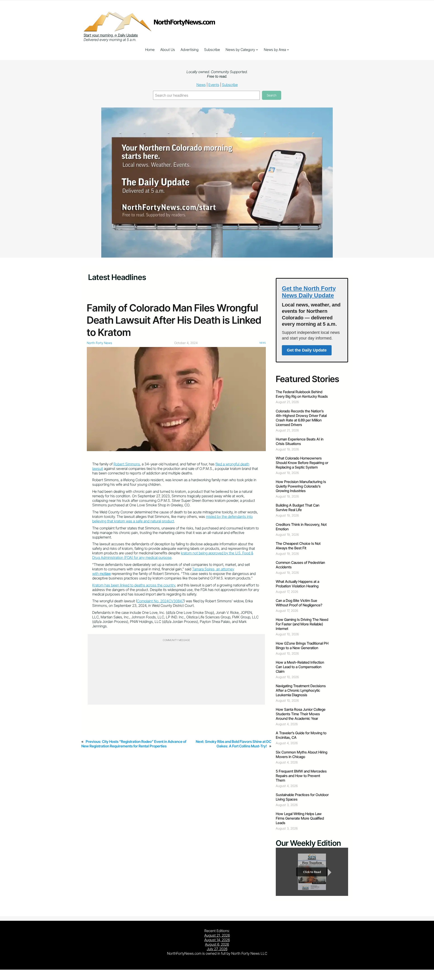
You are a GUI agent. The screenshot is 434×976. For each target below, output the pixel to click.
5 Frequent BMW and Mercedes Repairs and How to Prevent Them (301, 775)
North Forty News (99, 343)
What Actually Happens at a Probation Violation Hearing (297, 583)
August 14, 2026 (217, 940)
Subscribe (230, 84)
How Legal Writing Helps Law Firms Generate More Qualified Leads (300, 818)
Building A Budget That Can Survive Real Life (297, 507)
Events (213, 84)
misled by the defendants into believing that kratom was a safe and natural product (172, 518)
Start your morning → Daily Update (111, 35)
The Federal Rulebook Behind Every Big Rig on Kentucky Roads (302, 394)
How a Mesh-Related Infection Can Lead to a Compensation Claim (300, 667)
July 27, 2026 (217, 949)
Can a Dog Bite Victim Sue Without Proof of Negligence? (299, 602)
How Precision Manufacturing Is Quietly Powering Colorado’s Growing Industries (301, 486)
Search (271, 95)
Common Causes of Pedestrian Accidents (300, 564)
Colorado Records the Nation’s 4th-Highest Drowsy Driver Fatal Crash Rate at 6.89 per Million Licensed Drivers (301, 418)
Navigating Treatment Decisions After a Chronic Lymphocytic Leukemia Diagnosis (301, 690)
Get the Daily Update (307, 350)
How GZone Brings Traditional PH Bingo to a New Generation (302, 645)
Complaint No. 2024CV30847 (160, 601)
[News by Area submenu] (288, 49)
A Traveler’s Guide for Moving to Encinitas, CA (301, 735)
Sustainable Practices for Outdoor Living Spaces (302, 796)
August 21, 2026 (217, 935)
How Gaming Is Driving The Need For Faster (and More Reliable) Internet (302, 624)
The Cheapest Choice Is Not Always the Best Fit (298, 545)
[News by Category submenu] (257, 49)
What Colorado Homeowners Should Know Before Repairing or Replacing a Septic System (302, 462)
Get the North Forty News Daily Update (309, 292)
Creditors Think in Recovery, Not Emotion (301, 526)
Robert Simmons (126, 464)
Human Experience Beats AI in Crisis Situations (299, 441)
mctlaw (105, 573)
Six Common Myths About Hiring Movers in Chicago (301, 754)
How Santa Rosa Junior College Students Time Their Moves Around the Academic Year (301, 714)
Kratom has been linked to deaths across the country (133, 585)
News (201, 84)
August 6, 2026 (217, 944)
